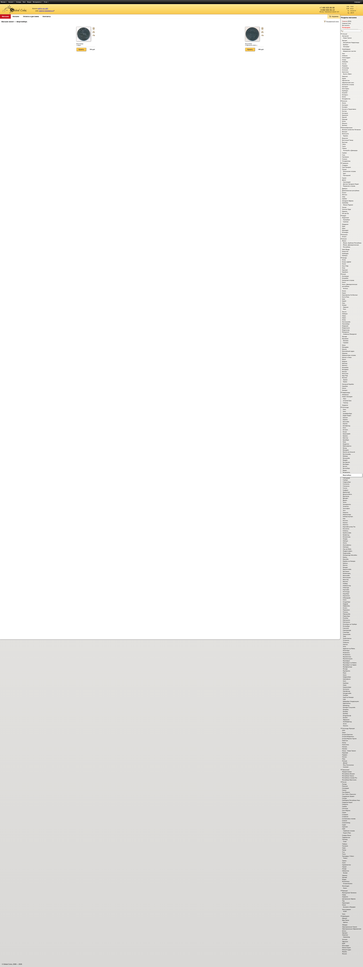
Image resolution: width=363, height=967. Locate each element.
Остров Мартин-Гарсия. (349, 738)
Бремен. (345, 436)
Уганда (344, 868)
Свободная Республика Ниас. (351, 800)
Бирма (345, 381)
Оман (344, 732)
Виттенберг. (346, 468)
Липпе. (345, 543)
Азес (343, 53)
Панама (344, 748)
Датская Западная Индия (351, 184)
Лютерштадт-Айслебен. (350, 555)
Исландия (345, 232)
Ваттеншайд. (347, 454)
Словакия (345, 814)
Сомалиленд (346, 822)
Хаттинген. (346, 689)
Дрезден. (345, 498)
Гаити (344, 146)
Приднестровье (347, 771)
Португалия (345, 769)
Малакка (345, 340)
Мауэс (344, 359)
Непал (344, 388)
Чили (343, 914)
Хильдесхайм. (347, 693)
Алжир (344, 59)
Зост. (344, 510)
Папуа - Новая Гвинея (349, 751)
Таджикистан (346, 837)
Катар (344, 260)
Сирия (344, 812)
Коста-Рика (345, 297)
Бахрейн (344, 92)
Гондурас (345, 165)
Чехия (344, 905)
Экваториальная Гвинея (349, 927)
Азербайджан (346, 49)
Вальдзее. (346, 450)
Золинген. (346, 506)
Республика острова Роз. (349, 778)
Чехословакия (346, 909)
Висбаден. (346, 464)
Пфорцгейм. (347, 614)
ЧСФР (345, 911)
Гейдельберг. (347, 482)
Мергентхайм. (347, 569)
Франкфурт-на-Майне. (350, 663)
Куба (343, 299)
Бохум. (345, 432)
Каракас (345, 136)
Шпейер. (345, 713)
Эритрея (344, 933)
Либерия (344, 313)
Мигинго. (345, 365)
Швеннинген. (347, 703)
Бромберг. (346, 440)
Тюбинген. (346, 642)
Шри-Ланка (345, 920)
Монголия (345, 373)
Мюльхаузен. (347, 577)
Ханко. (345, 888)
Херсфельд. (346, 691)
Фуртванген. (346, 671)
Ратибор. (345, 618)
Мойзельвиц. (347, 573)
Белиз (344, 97)
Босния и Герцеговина (349, 109)
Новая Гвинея (347, 38)
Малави (344, 336)
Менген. (345, 565)
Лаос (343, 303)
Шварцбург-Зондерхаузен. (351, 701)
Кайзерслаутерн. (348, 516)
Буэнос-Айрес (347, 74)
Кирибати (345, 272)
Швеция (344, 918)
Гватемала (345, 157)
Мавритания (346, 328)
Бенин (344, 103)
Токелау (345, 402)
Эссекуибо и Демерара (350, 150)
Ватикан (344, 125)
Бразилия (345, 115)
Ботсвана (345, 113)
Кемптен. (346, 524)
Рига (344, 309)
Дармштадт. (346, 492)
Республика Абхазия (348, 774)
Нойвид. (345, 583)
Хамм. (345, 685)
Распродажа (346, 27)
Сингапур (345, 808)
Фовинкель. (346, 652)
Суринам (345, 826)
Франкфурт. (346, 661)
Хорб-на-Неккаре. (348, 697)
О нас (46, 2)
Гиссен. (345, 488)
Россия (344, 782)
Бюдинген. (346, 444)
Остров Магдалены (348, 736)
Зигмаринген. (347, 504)
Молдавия (345, 369)
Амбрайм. (345, 61)
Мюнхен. (345, 581)
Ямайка (344, 951)
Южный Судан (346, 949)
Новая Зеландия (347, 396)
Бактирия (345, 86)
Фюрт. (344, 673)
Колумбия (345, 278)
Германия (345, 163)
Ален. (344, 409)
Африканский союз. (348, 82)
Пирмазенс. (346, 610)
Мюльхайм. (346, 575)
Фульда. (345, 669)
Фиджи (344, 879)
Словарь (18, 2)
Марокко (344, 353)
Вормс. (345, 470)
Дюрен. (345, 500)
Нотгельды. (346, 591)
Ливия (344, 318)
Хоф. (344, 699)
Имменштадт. (347, 514)
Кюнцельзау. (347, 537)
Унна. (344, 646)
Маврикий (345, 326)
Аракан (345, 379)
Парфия (344, 755)
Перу (343, 759)
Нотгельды (345, 407)
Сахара (344, 798)
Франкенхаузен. (348, 658)
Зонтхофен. (346, 508)
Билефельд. (346, 425)
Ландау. (345, 539)
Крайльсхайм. (347, 533)
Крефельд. (346, 535)
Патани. (344, 757)
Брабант (345, 44)
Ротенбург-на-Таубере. (350, 624)
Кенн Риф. (345, 266)
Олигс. (345, 600)
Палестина (345, 744)
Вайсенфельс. (347, 446)
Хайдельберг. (347, 677)
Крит (344, 173)
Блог (24, 2)
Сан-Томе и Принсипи (349, 794)
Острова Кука (347, 400)
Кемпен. (345, 522)
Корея (344, 293)
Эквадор (344, 925)
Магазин (4, 2)
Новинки (344, 21)
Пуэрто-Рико (347, 833)
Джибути (344, 188)
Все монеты (345, 25)
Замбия (344, 198)
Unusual (344, 34)
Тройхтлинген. (347, 638)
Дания (344, 180)
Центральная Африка (349, 899)
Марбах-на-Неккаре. (349, 561)
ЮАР (343, 943)
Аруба (344, 78)
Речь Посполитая (348, 765)
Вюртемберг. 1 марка (80, 44)
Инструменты (37, 2)
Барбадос (345, 90)
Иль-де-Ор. (345, 213)
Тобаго (345, 858)
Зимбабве (345, 203)
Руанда (344, 784)
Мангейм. (346, 559)
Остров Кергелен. (347, 734)
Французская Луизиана (349, 892)
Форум (29, 2)
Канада (344, 258)
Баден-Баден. (347, 415)
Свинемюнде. (347, 630)
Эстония (344, 939)
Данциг (345, 763)
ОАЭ (343, 730)
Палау (344, 742)
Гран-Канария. (346, 167)
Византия (345, 138)
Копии (344, 291)
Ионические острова (349, 171)
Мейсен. (345, 563)
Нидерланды (346, 392)
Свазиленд (346, 937)
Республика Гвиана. (348, 776)
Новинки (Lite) (346, 23)
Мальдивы (345, 347)
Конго (344, 282)
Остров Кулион (347, 883)
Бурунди (344, 119)
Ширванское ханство (349, 51)
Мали (344, 345)
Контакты (47, 16)
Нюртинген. (346, 595)
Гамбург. (345, 480)
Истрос (344, 236)
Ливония (345, 307)
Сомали (344, 820)
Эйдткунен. (346, 719)
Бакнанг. (345, 417)
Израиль (344, 211)
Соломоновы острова (348, 818)
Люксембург (346, 324)
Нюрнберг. (346, 593)
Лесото (344, 311)
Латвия (344, 305)
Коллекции (345, 276)
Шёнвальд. (346, 705)
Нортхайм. (346, 589)
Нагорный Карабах (348, 384)
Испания (344, 234)
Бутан (344, 121)
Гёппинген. (346, 486)
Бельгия (344, 101)
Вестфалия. (346, 462)
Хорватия (345, 897)
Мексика (344, 363)
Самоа (344, 790)
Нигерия (344, 390)
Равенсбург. (346, 616)
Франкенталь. (347, 656)
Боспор (344, 111)
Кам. (344, 518)
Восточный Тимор (347, 140)
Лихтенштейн (346, 322)
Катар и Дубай (346, 262)
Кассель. (345, 520)
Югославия (345, 945)
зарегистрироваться (46, 11)
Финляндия (345, 886)
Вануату (344, 123)
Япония (344, 954)
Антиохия (345, 70)
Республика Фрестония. (349, 780)
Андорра (344, 66)
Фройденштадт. (347, 667)
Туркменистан (346, 865)
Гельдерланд (346, 161)
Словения (345, 816)
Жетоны (344, 194)
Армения (345, 76)
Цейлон (345, 922)
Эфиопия (345, 941)
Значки (344, 207)
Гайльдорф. (346, 478)
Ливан (344, 316)
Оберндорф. (347, 598)
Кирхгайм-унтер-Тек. (349, 526)
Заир (343, 196)
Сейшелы (345, 804)
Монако (344, 371)
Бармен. (345, 419)
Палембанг (346, 219)
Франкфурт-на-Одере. (350, 665)
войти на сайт (43, 8)
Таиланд (344, 839)
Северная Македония (350, 334)
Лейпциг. (345, 541)
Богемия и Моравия (349, 907)
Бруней (344, 117)
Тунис (344, 862)
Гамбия (344, 153)
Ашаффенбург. (347, 413)
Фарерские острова (349, 186)
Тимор (344, 850)
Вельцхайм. (346, 458)
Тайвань (344, 844)
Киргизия (345, 270)
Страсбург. (346, 632)
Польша (344, 761)
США (343, 829)
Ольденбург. (346, 602)
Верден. (345, 460)
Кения (344, 264)
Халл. (344, 681)
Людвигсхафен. (348, 551)
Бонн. (344, 427)
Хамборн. (346, 683)
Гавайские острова (349, 831)
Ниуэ (344, 398)
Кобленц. (345, 531)
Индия (344, 215)
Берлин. (345, 423)
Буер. (344, 442)
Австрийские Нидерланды (351, 42)
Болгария (345, 105)
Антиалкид (345, 68)
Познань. (345, 612)
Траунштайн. (347, 634)
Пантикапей (346, 175)
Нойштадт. (346, 587)
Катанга (345, 288)
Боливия (344, 107)
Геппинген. (346, 484)
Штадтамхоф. (347, 715)
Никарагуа (345, 394)
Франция (345, 890)
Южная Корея (346, 947)
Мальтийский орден (348, 351)
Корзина (335, 16)
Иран (343, 228)
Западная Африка (347, 201)
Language (357, 2)
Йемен (344, 241)
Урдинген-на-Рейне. (349, 648)
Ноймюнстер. (347, 585)
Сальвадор (345, 788)
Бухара (345, 873)
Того (343, 852)
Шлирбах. (346, 709)
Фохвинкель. (347, 654)
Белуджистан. (346, 98)
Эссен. (345, 723)
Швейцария (345, 916)
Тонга (344, 854)
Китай (344, 274)
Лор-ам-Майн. (347, 549)
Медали (344, 361)
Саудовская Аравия (348, 796)
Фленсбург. (346, 650)
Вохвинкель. (346, 472)
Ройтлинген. (346, 622)
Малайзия (345, 338)
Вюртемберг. (347, 475)
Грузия (344, 178)
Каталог (11, 2)
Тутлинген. (346, 640)
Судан (344, 824)
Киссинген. (346, 528)
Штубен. (345, 717)
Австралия (345, 36)
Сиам (344, 841)
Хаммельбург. (347, 687)
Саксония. (346, 628)
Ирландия (345, 230)
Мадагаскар (345, 330)
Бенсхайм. (346, 421)
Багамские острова (348, 84)
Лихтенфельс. (347, 545)
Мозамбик (345, 367)
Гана (343, 155)
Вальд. (345, 448)
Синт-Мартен (346, 810)
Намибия (345, 386)
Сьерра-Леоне (346, 835)
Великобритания (347, 127)
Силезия (345, 767)
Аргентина (345, 72)
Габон (344, 144)
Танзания (345, 846)
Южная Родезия (348, 205)
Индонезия (345, 217)
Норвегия (345, 405)
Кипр (343, 268)
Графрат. (345, 490)
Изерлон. (346, 512)
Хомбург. (345, 695)
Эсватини (345, 935)
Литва (344, 320)
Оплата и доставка (31, 16)
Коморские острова (348, 280)
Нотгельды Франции (348, 728)
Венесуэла (345, 133)
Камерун (344, 255)
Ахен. (344, 411)
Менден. (345, 567)
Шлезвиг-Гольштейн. (349, 707)
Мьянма (344, 377)
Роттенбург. (346, 626)
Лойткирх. (346, 547)
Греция (344, 169)
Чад (343, 901)
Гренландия (347, 182)
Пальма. (344, 746)
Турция (344, 867)
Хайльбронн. (347, 679)
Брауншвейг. (347, 434)
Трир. (344, 636)
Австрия (344, 40)
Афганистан (346, 80)
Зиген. (345, 502)
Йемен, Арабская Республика (352, 243)
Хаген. (345, 675)
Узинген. (345, 644)
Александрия (346, 57)
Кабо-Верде (345, 249)
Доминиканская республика (350, 190)
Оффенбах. (346, 606)
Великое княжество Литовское (351, 129)
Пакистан (345, 740)
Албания (344, 55)
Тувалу (344, 860)
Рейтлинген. (346, 620)
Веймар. (345, 456)
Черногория (345, 903)
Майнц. (345, 557)
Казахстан (345, 251)
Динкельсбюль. (347, 494)
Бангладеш (345, 88)
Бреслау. (345, 438)
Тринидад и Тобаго (348, 856)
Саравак (345, 342)
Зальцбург (346, 46)
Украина (344, 875)
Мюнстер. (346, 579)
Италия (344, 239)
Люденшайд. (347, 553)
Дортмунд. (346, 496)
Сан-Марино (346, 792)
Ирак (343, 226)
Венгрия (344, 131)
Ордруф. (345, 604)
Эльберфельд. (347, 721)
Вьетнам (344, 142)
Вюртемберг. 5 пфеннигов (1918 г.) (251, 44)
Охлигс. (345, 608)
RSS (349, 21)
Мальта (344, 349)
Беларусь (345, 95)
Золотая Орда (346, 209)
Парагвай (345, 753)
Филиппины (345, 881)
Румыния (345, 786)
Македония (345, 332)
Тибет (344, 848)
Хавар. (344, 895)
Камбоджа (345, 253)
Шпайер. (345, 711)
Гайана (344, 148)
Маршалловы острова (349, 355)
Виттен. (345, 466)
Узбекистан (345, 871)
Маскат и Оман (347, 357)
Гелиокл (344, 159)
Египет (344, 192)
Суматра (345, 221)
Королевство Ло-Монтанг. (350, 295)
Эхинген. (345, 725)
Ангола (344, 64)
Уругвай (344, 877)
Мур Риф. (345, 375)
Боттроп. (345, 429)
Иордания (345, 224)
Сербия (344, 806)
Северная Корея (347, 802)
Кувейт (344, 301)
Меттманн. (346, 571)
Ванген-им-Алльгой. (349, 452)
